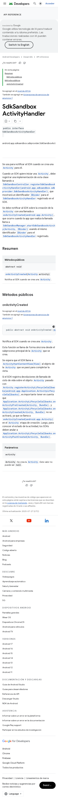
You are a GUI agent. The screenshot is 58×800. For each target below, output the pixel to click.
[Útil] (20, 63)
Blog (4, 559)
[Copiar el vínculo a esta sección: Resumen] (21, 249)
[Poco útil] (24, 63)
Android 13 (7, 662)
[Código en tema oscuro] (53, 326)
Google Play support (11, 725)
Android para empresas (13, 540)
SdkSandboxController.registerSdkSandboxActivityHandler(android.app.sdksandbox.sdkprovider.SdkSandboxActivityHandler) (28, 188)
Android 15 (7, 653)
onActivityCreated (16, 274)
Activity (8, 167)
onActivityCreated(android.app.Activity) (28, 215)
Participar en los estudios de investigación (21, 730)
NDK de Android (10, 703)
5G (3, 600)
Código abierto (9, 550)
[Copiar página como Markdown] (15, 121)
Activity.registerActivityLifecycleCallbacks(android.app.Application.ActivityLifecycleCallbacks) (28, 391)
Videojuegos (8, 576)
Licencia (19, 778)
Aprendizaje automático (13, 581)
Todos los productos (12, 767)
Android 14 (7, 658)
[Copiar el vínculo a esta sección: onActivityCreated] (31, 305)
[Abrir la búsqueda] (35, 3)
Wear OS (6, 617)
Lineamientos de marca (37, 778)
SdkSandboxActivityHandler (19, 198)
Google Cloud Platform (13, 763)
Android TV (7, 631)
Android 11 (7, 672)
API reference (13, 14)
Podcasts (6, 564)
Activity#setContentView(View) (21, 363)
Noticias (6, 555)
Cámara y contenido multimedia (17, 591)
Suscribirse (49, 785)
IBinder (35, 195)
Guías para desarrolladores (15, 689)
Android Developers (11, 57)
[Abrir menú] (5, 3)
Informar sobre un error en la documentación (23, 720)
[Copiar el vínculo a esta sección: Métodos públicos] (36, 295)
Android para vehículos (13, 626)
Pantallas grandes (10, 612)
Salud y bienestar (10, 586)
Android (6, 536)
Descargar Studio (10, 698)
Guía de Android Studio (13, 684)
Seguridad (7, 545)
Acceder (50, 3)
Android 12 (7, 667)
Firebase (6, 758)
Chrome (6, 753)
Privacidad (7, 595)
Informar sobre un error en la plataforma (21, 715)
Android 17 (7, 644)
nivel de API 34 (23, 91)
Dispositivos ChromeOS (13, 622)
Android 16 (7, 648)
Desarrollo (28, 57)
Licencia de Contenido (17, 503)
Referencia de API (10, 694)
